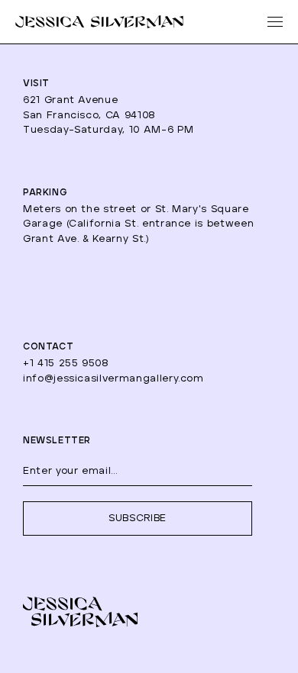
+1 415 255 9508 (66, 364)
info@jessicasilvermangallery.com (113, 379)
